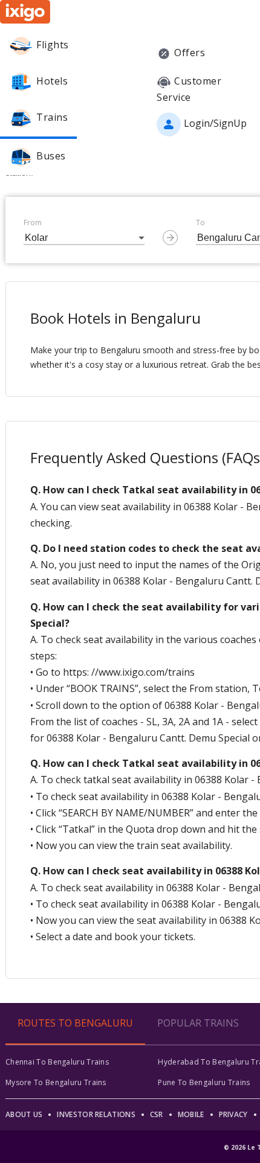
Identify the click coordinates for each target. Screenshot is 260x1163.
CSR (156, 1114)
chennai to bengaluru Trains (57, 1062)
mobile (191, 1114)
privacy (233, 1114)
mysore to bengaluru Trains (55, 1082)
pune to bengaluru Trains (204, 1082)
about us (23, 1114)
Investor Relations (96, 1114)
